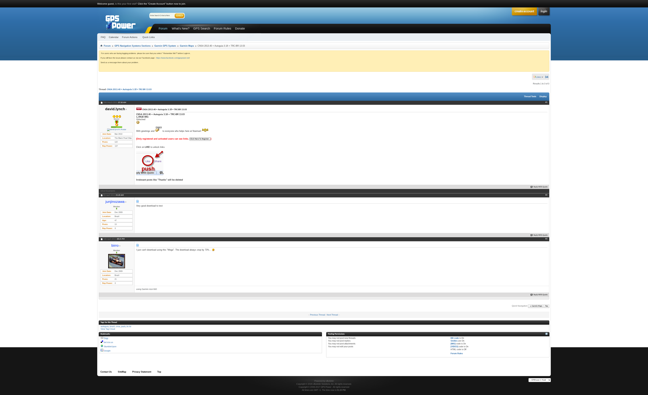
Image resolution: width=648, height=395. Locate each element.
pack (123, 326)
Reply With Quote (541, 187)
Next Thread (332, 315)
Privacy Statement (141, 372)
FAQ (103, 37)
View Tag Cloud (108, 329)
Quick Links (148, 37)
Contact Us (106, 372)
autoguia (105, 326)
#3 (546, 239)
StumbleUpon (110, 346)
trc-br (129, 326)
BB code (455, 338)
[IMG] (453, 344)
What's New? (181, 28)
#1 (546, 102)
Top (546, 306)
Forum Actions (129, 37)
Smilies (454, 341)
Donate (240, 28)
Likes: (540, 77)
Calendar (114, 37)
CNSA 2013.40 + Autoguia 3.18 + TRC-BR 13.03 (129, 89)
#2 (546, 195)
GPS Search (201, 28)
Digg (106, 338)
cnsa (118, 326)
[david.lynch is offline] (117, 129)
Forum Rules (222, 28)
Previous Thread (317, 315)
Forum (163, 28)
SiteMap (122, 372)
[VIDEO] (454, 346)
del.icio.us (108, 342)
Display (543, 96)
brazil (112, 326)
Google (107, 351)
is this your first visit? (126, 3)
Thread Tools (530, 96)
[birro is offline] (117, 261)
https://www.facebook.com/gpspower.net (172, 58)
